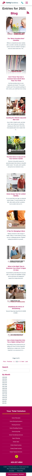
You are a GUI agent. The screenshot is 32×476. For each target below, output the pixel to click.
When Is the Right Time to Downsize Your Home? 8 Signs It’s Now (16, 268)
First (4, 361)
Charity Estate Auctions (16, 448)
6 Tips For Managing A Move (16, 231)
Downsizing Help (16, 431)
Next (22, 361)
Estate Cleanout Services (16, 451)
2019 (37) (4, 390)
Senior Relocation (16, 418)
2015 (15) (4, 397)
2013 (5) (4, 401)
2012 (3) (4, 403)
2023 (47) (4, 382)
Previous (9, 361)
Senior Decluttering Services (16, 434)
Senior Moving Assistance (16, 421)
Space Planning (16, 438)
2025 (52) (4, 379)
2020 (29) (4, 388)
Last (26, 361)
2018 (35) (4, 392)
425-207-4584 (16, 462)
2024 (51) (4, 381)
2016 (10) (4, 395)
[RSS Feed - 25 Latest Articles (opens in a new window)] (28, 12)
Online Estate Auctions (16, 445)
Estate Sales (16, 441)
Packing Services (16, 424)
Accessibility (11, 470)
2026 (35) (4, 377)
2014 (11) (4, 399)
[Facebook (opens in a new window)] (16, 456)
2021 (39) (4, 386)
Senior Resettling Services (16, 428)
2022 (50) (4, 384)
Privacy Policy (20, 470)
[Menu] (26, 3)
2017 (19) (4, 393)
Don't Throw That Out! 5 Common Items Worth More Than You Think (16, 78)
